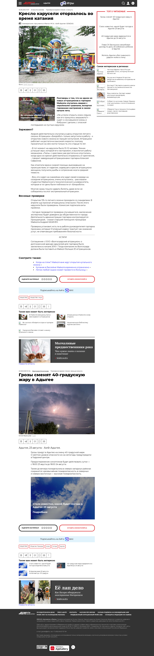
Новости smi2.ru (27, 364)
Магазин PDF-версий (87, 612)
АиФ (34, 436)
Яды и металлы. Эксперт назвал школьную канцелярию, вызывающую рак (119, 95)
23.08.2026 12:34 (24, 371)
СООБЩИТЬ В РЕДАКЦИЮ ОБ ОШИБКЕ (118, 615)
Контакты (73, 612)
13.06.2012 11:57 (24, 10)
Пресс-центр (62, 612)
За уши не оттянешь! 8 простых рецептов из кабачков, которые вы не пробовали (121, 79)
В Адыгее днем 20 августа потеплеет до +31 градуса (38, 572)
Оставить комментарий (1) (77, 279)
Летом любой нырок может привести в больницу (61, 270)
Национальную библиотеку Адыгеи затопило (77, 323)
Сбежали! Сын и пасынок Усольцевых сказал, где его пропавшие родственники (121, 111)
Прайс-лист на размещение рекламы (51, 615)
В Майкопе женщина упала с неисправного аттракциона (40, 316)
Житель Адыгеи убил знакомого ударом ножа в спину (116, 56)
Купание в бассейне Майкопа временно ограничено (62, 267)
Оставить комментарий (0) (77, 528)
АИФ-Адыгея (28, 84)
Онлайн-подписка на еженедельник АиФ (113, 612)
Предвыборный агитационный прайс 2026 (86, 615)
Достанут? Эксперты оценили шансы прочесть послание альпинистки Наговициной (121, 87)
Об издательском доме (46, 612)
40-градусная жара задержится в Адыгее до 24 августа (116, 37)
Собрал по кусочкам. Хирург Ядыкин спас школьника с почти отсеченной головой (121, 103)
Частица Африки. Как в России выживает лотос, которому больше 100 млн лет (120, 71)
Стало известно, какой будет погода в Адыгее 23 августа (116, 28)
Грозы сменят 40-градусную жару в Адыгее (116, 18)
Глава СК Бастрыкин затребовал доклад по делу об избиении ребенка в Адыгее (116, 47)
